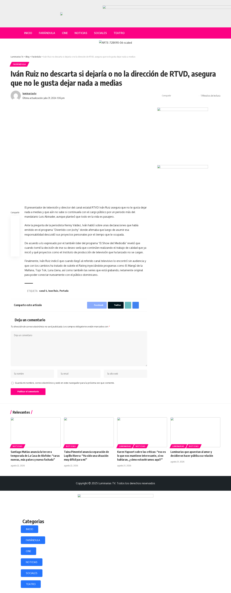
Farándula (19, 64)
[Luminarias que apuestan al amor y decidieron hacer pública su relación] (195, 432)
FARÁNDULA (33, 540)
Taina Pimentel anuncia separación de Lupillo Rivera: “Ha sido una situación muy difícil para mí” (86, 455)
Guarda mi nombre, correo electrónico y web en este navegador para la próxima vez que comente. (64, 382)
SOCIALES (31, 573)
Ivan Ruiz (53, 290)
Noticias (17, 446)
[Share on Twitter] (179, 95)
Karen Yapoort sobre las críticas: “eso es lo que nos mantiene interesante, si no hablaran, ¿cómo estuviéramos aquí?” (141, 455)
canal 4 (43, 290)
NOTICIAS (31, 562)
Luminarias (125, 446)
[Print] (190, 95)
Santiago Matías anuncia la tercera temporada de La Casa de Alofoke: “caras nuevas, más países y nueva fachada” (35, 455)
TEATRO (31, 584)
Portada (64, 290)
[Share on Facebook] (174, 95)
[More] (195, 95)
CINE (28, 551)
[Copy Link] (185, 95)
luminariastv (29, 93)
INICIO (29, 529)
